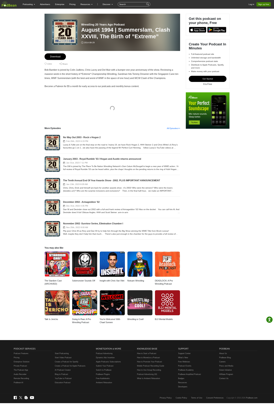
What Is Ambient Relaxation (148, 378)
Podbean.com (251, 398)
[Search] (148, 4)
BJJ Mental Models (164, 319)
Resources (182, 382)
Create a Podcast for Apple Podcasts (70, 366)
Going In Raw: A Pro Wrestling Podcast (81, 321)
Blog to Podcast (61, 374)
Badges (181, 378)
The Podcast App (21, 370)
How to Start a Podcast (146, 353)
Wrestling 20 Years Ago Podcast (103, 24)
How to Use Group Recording (149, 370)
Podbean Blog (225, 357)
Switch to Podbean (103, 370)
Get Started (208, 79)
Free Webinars (184, 362)
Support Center (184, 353)
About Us (223, 353)
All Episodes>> (173, 128)
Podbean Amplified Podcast (189, 374)
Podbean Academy (186, 370)
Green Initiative (225, 370)
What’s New (183, 357)
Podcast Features (21, 353)
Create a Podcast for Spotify (66, 362)
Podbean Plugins (103, 374)
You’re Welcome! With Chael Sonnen (110, 321)
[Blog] (26, 397)
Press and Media (226, 366)
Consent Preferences (215, 398)
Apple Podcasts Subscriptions (108, 362)
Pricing (72, 4)
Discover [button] (107, 4)
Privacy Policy (166, 398)
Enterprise (59, 4)
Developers (182, 387)
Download (55, 56)
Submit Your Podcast (104, 366)
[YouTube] (32, 397)
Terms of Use (196, 398)
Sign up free (263, 4)
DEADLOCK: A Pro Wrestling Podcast (164, 282)
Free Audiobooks (103, 378)
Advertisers (45, 4)
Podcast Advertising (104, 353)
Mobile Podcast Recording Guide (150, 366)
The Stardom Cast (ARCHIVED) (53, 282)
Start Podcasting (62, 353)
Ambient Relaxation (104, 382)
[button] (29, 4)
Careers (222, 362)
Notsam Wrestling (135, 280)
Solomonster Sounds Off (83, 280)
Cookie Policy (181, 398)
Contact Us (223, 378)
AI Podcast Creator (63, 370)
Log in (251, 4)
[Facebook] (15, 397)
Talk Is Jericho (51, 319)
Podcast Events (184, 366)
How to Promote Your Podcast (149, 362)
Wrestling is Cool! (135, 319)
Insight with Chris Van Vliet (112, 280)
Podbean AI (18, 382)
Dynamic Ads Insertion (105, 357)
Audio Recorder (20, 374)
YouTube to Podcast (63, 378)
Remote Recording (21, 378)
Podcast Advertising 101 (147, 374)
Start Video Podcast (63, 357)
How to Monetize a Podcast (148, 357)
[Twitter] (20, 397)
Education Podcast (62, 382)
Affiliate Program (226, 374)
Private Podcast (20, 366)
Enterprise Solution (21, 362)
